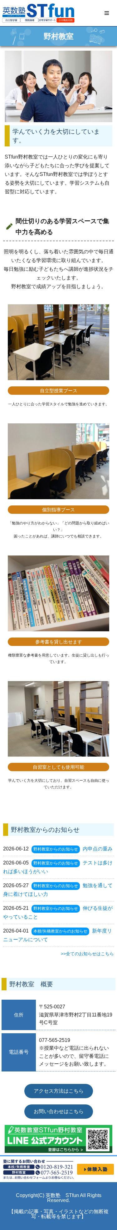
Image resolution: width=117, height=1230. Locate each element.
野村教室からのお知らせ (55, 849)
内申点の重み (98, 848)
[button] (106, 13)
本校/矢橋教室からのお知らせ (60, 931)
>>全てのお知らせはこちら (87, 953)
